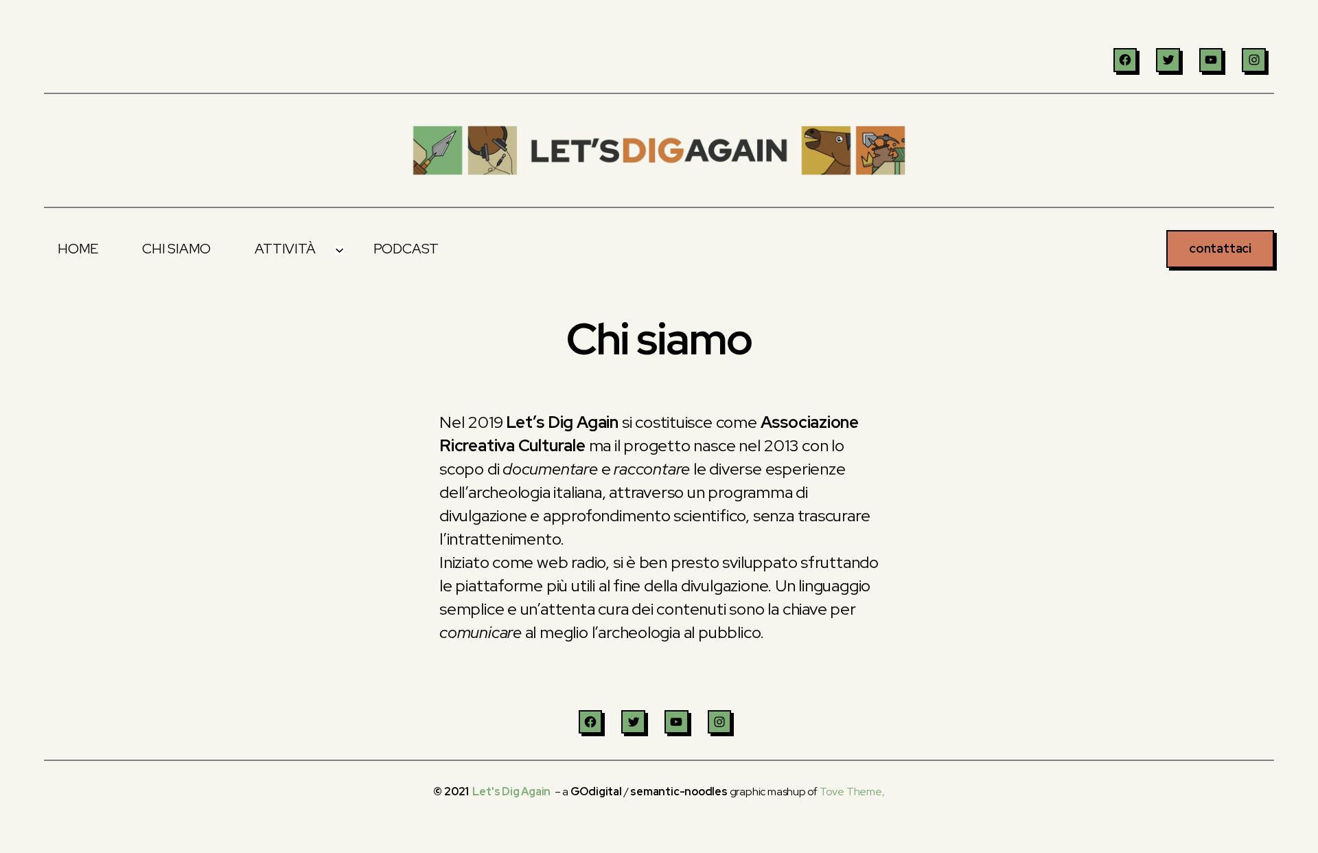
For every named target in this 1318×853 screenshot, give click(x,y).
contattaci (1220, 248)
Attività (285, 249)
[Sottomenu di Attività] (339, 248)
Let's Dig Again (511, 791)
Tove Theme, (852, 791)
